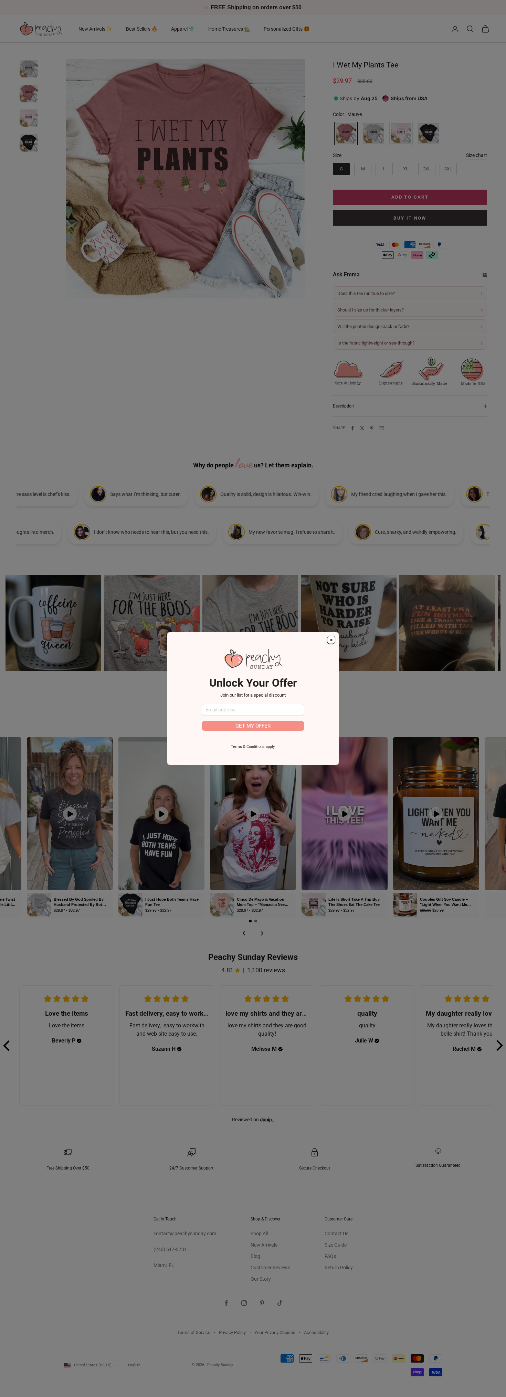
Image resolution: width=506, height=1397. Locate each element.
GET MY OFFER (253, 726)
